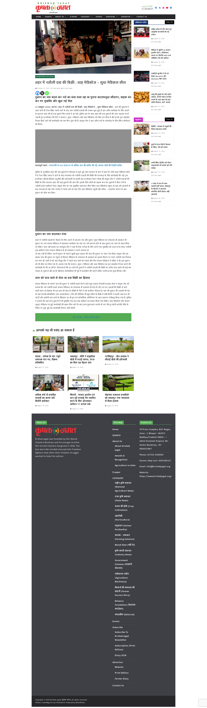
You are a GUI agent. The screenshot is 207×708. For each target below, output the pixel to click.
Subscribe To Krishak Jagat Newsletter (122, 636)
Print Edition (121, 673)
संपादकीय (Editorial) (125, 614)
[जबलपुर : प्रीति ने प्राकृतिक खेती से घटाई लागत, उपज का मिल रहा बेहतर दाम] (83, 338)
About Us (59, 17)
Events (99, 17)
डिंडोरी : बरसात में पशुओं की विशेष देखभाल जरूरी (161, 128)
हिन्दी (150, 6)
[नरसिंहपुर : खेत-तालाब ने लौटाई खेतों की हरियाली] (118, 338)
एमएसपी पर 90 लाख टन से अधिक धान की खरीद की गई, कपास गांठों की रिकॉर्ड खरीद (85, 165)
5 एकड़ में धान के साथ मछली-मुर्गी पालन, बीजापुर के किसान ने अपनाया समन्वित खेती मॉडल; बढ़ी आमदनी (161, 189)
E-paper (73, 17)
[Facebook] (37, 93)
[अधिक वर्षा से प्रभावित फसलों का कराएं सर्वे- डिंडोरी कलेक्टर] (48, 376)
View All (169, 22)
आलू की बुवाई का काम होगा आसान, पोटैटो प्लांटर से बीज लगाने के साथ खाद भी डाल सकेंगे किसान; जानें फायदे (161, 98)
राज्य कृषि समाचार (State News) (45, 77)
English (145, 6)
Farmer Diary (122, 679)
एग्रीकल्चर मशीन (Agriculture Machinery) (122, 578)
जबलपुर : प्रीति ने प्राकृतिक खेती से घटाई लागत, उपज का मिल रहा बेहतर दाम (82, 359)
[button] (65, 17)
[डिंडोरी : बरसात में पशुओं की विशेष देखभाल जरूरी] (141, 132)
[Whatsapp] (47, 93)
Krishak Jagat (67, 88)
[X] (42, 93)
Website (119, 667)
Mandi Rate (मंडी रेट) (125, 545)
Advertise (125, 17)
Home (38, 17)
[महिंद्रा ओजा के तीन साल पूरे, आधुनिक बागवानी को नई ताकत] (141, 36)
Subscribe (110, 17)
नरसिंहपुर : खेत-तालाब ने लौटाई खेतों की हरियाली (117, 358)
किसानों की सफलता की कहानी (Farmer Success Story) (125, 591)
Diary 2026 (120, 655)
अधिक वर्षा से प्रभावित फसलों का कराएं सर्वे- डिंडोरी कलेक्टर (45, 398)
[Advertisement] (83, 146)
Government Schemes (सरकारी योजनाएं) (123, 564)
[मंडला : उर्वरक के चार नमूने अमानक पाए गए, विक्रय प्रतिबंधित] (48, 338)
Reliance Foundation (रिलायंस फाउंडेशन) (125, 605)
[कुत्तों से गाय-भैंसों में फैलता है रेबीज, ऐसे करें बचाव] (141, 150)
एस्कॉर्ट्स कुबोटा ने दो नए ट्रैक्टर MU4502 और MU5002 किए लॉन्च (160, 76)
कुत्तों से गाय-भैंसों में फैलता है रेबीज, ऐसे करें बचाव (161, 146)
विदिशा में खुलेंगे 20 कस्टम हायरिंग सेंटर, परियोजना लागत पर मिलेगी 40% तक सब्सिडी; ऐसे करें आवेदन (161, 54)
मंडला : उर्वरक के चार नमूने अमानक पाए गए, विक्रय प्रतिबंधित (47, 359)
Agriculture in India (125, 465)
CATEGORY (85, 17)
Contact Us (142, 17)
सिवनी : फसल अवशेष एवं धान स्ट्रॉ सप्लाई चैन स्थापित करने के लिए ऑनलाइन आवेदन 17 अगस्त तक (83, 399)
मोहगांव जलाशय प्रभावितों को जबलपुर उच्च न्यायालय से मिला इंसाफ (117, 398)
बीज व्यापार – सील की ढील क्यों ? (86, 317)
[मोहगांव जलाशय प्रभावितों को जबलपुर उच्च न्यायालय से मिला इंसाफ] (118, 376)
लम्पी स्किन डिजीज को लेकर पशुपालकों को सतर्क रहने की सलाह (161, 165)
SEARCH (48, 17)
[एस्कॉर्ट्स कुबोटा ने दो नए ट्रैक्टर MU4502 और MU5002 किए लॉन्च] (141, 80)
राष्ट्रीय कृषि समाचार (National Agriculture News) (124, 487)
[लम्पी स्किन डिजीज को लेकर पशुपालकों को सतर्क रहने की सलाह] (141, 169)
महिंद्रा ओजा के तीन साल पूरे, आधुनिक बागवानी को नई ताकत (161, 32)
